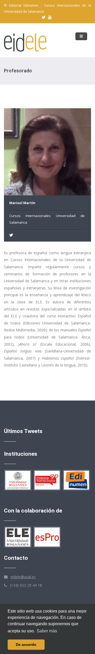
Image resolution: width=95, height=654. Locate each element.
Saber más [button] (47, 631)
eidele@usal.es (23, 576)
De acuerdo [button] (26, 644)
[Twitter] (11, 235)
